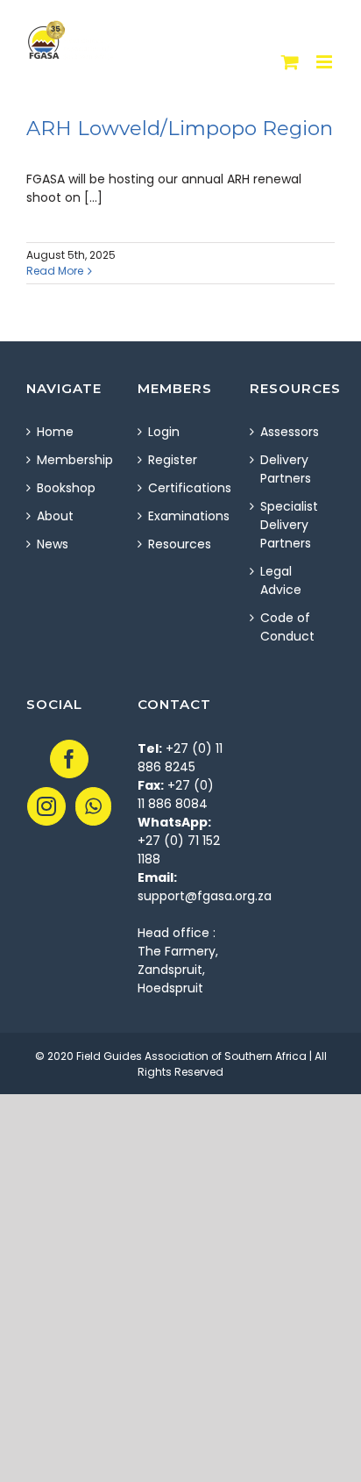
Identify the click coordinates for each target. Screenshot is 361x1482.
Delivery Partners (285, 469)
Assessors (289, 431)
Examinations (181, 516)
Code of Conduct (287, 627)
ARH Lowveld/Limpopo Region (179, 128)
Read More (54, 270)
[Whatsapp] (93, 806)
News (52, 544)
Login (164, 431)
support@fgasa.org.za (205, 896)
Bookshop (66, 488)
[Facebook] (69, 759)
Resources (179, 544)
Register (172, 460)
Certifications (181, 488)
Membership (70, 460)
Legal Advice (280, 580)
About (55, 516)
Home (55, 431)
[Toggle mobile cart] (290, 62)
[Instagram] (46, 806)
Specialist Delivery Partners (289, 525)
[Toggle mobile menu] (325, 62)
